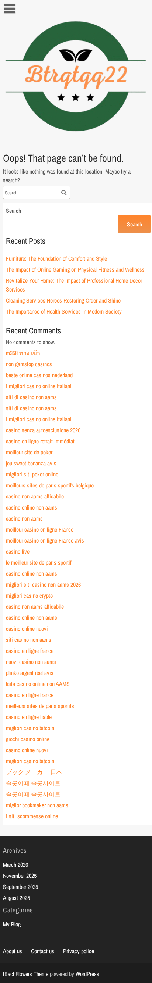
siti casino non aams (28, 640)
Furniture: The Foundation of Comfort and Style (56, 258)
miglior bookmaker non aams (37, 805)
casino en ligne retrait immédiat (40, 441)
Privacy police (78, 951)
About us (12, 951)
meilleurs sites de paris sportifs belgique (50, 485)
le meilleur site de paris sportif (39, 562)
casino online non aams (31, 507)
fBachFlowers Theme (25, 974)
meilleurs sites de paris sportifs (40, 706)
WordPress (87, 974)
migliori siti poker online (32, 474)
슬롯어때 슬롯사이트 (33, 783)
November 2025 (20, 876)
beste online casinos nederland (39, 375)
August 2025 (16, 898)
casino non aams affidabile (35, 496)
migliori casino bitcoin (30, 728)
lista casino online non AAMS (38, 684)
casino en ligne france (29, 651)
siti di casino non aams (31, 397)
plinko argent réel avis (29, 673)
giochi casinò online (27, 739)
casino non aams (24, 518)
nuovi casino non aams (31, 662)
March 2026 (15, 865)
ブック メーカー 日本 (34, 772)
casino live (18, 551)
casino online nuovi (27, 629)
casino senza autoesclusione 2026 (43, 430)
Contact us (42, 951)
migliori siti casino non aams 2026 (43, 584)
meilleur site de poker (29, 452)
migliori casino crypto (29, 595)
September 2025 (20, 887)
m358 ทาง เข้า (23, 353)
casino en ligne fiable (29, 717)
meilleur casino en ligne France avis (45, 540)
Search (13, 211)
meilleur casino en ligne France (39, 529)
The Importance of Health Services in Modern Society (64, 311)
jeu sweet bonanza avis (31, 463)
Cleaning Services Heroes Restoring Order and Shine (63, 300)
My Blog (12, 924)
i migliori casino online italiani (39, 386)
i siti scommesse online (32, 816)
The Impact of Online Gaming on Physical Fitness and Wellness (75, 269)
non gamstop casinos (29, 364)
